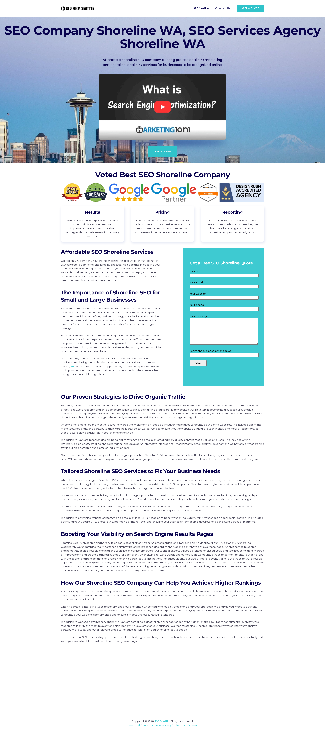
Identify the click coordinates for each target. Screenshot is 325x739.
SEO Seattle (201, 8)
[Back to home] (78, 8)
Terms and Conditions (140, 725)
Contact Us (222, 8)
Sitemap (193, 725)
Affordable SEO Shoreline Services (107, 251)
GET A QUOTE (250, 8)
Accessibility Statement (171, 725)
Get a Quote (162, 151)
